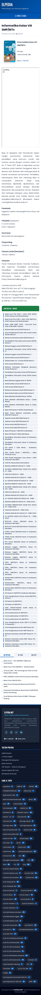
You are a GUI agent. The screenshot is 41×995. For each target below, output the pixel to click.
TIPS (29, 964)
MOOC (20, 843)
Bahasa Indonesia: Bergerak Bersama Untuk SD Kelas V (20, 368)
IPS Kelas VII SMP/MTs (13, 605)
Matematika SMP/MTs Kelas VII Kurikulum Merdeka (20, 589)
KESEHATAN (25, 808)
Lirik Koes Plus (9, 821)
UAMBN (7, 973)
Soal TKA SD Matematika (13, 942)
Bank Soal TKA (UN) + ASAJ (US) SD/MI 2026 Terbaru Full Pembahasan (20, 315)
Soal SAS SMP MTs (28, 890)
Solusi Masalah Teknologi (12, 964)
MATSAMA (7, 843)
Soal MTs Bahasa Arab (11, 873)
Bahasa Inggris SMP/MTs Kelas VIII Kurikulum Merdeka (20, 553)
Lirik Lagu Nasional (27, 825)
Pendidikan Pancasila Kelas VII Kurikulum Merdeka (20, 438)
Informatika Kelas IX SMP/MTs (16, 613)
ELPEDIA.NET (18, 990)
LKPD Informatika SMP (11, 830)
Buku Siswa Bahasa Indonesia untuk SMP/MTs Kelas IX (20, 414)
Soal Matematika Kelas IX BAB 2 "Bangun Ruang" (20, 697)
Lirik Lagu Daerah (26, 821)
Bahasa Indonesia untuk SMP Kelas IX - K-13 (20, 635)
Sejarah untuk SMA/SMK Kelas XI (17, 418)
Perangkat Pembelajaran (10, 760)
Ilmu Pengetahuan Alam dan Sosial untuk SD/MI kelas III (20, 334)
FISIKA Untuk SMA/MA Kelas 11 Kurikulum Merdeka (20, 533)
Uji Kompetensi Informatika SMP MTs (16, 977)
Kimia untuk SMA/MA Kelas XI (16, 425)
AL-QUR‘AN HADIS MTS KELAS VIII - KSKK (19, 499)
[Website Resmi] (11, 732)
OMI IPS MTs (8, 851)
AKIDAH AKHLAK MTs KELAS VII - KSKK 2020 (20, 513)
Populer (7, 655)
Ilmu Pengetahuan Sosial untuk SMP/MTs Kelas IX (20, 597)
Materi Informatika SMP (12, 834)
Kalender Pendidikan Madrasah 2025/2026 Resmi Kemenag (21, 691)
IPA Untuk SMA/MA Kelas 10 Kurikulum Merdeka (20, 543)
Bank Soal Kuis (7, 763)
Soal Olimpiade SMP (11, 886)
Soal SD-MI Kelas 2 (10, 903)
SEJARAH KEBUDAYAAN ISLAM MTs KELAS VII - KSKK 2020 (20, 506)
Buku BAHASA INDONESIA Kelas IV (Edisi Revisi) (20, 406)
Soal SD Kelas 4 (26, 895)
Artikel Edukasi (7, 753)
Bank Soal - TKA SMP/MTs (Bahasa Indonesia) (17, 662)
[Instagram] (16, 732)
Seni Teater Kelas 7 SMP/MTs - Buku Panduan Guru (20, 454)
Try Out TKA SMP (24, 968)
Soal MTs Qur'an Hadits (12, 877)
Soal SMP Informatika (11, 925)
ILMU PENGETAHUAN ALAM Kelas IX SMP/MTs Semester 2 (20, 609)
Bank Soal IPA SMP (10, 795)
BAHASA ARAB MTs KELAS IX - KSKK (17, 466)
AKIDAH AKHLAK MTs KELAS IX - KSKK (18, 478)
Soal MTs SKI (31, 877)
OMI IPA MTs (23, 847)
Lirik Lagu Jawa (9, 825)
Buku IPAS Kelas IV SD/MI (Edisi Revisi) (19, 410)
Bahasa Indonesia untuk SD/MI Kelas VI (19, 390)
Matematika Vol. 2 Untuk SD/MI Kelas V (19, 361)
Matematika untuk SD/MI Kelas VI (17, 384)
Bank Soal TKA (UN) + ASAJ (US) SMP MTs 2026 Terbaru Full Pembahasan (20, 320)
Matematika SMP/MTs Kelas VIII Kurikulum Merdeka (20, 584)
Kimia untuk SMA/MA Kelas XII (16, 428)
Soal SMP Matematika (28, 929)
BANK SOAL (22, 739)
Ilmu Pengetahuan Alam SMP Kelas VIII (19, 627)
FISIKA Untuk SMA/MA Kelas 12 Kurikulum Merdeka (20, 538)
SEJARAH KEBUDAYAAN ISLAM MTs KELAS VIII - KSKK (20, 488)
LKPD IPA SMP (29, 830)
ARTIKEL (33, 786)
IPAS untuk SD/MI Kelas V (14, 364)
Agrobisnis (7, 786)
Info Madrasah (9, 808)
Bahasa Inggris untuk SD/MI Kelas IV (18, 346)
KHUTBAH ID (8, 812)
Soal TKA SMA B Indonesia (13, 947)
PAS (21, 856)
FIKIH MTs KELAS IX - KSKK (14, 474)
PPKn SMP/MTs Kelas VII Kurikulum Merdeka (20, 574)
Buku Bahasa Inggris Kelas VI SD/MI (18, 381)
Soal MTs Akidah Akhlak (12, 869)
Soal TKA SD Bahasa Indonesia (14, 938)
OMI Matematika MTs (27, 851)
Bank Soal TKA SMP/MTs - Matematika (19, 667)
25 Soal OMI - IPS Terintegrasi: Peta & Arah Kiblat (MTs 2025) (20, 672)
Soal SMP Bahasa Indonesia (13, 912)
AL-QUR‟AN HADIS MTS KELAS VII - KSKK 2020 (20, 517)
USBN (32, 981)
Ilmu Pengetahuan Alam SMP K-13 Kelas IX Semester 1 (20, 623)
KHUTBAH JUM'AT (24, 812)
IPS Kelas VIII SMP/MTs (13, 601)
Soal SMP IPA (30, 925)
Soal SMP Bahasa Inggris (12, 916)
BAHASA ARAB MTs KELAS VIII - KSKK (18, 484)
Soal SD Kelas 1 (9, 895)
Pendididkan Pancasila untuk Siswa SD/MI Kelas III (20, 342)
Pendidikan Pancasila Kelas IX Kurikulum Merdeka (20, 443)
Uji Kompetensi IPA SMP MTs (13, 981)
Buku (6, 804)
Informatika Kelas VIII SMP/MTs (17, 619)
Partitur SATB (8, 856)
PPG (30, 860)
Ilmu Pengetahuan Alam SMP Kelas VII (19, 631)
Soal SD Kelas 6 (27, 899)
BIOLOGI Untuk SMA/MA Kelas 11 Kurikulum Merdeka (20, 528)
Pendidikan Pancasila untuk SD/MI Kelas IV (20, 350)
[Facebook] (6, 732)
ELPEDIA (7, 4)
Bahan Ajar (28, 791)
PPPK (6, 864)
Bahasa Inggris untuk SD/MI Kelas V (18, 354)
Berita (32, 799)
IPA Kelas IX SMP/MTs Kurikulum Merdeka (20, 593)
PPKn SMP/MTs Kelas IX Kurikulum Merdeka (20, 563)
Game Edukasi (19, 804)
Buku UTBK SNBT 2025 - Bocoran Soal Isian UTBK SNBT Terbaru (20, 325)
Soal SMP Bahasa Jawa (12, 921)
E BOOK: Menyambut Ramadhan (17, 463)
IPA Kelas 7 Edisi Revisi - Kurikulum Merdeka (20, 448)
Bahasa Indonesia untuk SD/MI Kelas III (19, 338)
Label (21, 655)
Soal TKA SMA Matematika (13, 951)
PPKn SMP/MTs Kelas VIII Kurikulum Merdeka (20, 569)
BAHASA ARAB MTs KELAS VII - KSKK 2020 (20, 502)
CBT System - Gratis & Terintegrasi (14, 767)
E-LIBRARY (10, 739)
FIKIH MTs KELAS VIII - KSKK (15, 492)
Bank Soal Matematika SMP (13, 799)
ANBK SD (21, 786)
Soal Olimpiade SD (10, 882)
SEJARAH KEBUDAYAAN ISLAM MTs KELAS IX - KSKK (20, 470)
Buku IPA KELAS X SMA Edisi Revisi (17, 434)
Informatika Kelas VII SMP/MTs (16, 616)
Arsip (35, 655)
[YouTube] (21, 732)
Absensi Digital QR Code (10, 770)
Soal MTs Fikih (30, 873)
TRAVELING (8, 968)
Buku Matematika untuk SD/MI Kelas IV (19, 393)
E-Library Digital (7, 757)
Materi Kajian (26, 838)
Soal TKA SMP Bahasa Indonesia (15, 955)
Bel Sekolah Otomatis (9, 774)
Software (32, 960)
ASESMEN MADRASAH (11, 791)
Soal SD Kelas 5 (9, 899)
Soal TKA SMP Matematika (13, 960)
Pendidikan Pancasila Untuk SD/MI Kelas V (20, 372)
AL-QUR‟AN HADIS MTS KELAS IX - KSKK (19, 481)
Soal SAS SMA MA (10, 890)
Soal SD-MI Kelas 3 (29, 903)
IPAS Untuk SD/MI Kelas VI (14, 387)
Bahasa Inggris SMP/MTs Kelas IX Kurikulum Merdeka (20, 558)
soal (26, 864)
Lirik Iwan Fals (23, 817)
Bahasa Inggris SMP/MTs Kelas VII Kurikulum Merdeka (20, 548)
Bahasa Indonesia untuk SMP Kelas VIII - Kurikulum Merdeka (20, 640)
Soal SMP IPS (9, 929)
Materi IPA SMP (9, 838)
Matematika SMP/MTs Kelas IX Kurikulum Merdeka (20, 579)
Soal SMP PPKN (9, 934)
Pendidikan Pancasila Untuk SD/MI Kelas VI (20, 376)
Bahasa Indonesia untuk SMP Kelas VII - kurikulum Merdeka (20, 645)
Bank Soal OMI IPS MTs (12, 680)
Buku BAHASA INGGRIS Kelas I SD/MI (18, 396)
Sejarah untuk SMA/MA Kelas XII (17, 421)
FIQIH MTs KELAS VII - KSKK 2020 (17, 510)
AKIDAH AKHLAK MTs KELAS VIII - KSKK (18, 495)
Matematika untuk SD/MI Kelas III (17, 330)
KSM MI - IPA (8, 817)
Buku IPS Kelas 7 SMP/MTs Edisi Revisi (18, 431)
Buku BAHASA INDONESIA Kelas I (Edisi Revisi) (20, 401)
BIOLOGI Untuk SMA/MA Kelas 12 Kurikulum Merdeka (20, 522)
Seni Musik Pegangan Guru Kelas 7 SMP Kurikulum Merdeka (20, 459)
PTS (16, 864)
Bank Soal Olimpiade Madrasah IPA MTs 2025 (19, 685)
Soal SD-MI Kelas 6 (10, 908)
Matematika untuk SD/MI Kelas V (17, 358)
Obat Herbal (8, 847)
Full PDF (26, 60)
